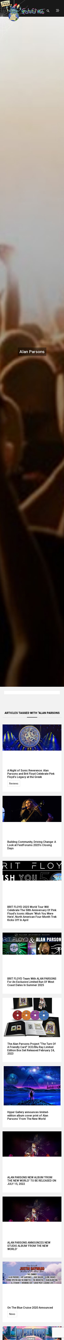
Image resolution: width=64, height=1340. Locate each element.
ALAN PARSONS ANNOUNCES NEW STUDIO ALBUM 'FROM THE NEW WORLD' (28, 1246)
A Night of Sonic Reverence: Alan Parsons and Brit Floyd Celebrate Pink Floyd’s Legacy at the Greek (30, 774)
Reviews (13, 783)
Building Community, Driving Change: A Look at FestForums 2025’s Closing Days (31, 845)
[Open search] (48, 11)
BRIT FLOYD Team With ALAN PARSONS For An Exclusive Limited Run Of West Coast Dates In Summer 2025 (31, 982)
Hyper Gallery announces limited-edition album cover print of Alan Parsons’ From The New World (28, 1115)
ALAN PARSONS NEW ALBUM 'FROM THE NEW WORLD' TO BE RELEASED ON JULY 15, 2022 (31, 1180)
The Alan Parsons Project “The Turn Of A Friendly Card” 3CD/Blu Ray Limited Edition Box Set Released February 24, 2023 (31, 1048)
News (12, 1314)
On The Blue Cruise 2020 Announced (30, 1307)
